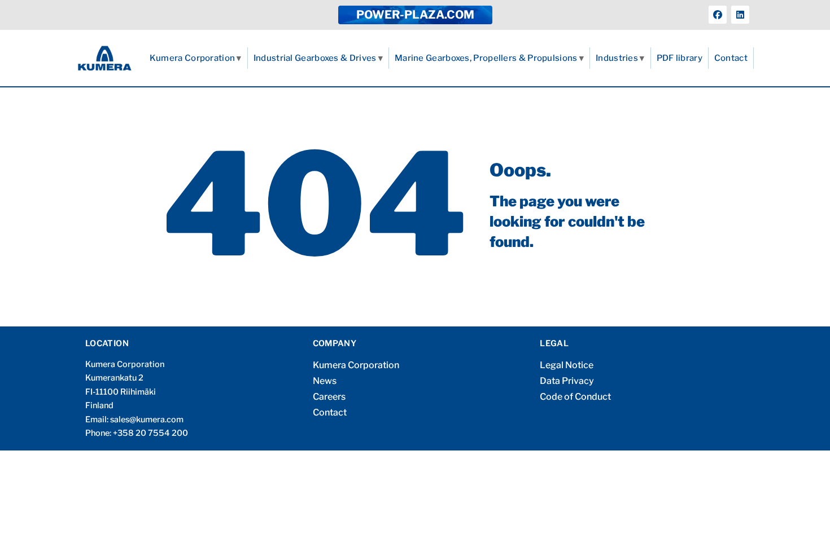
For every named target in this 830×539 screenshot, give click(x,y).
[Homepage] (104, 58)
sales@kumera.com (147, 419)
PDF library (679, 58)
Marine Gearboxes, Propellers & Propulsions (486, 58)
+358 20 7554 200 (150, 433)
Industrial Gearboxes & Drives (315, 58)
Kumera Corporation (192, 58)
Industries (617, 58)
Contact (731, 58)
